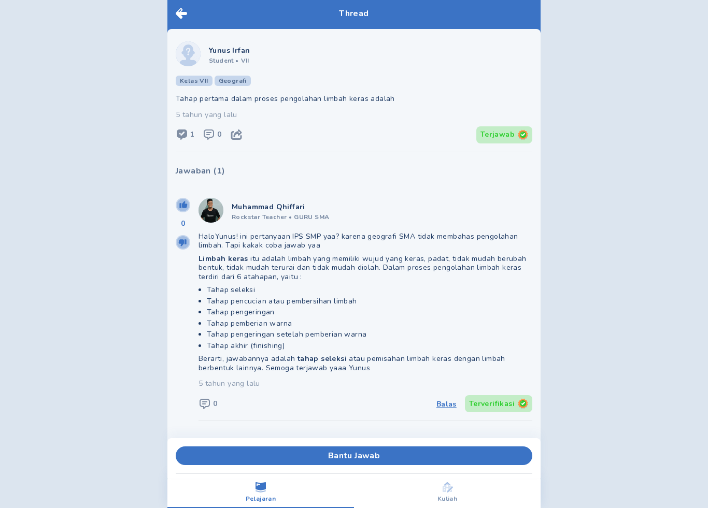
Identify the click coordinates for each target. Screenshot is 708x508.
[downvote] (183, 242)
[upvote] (183, 205)
